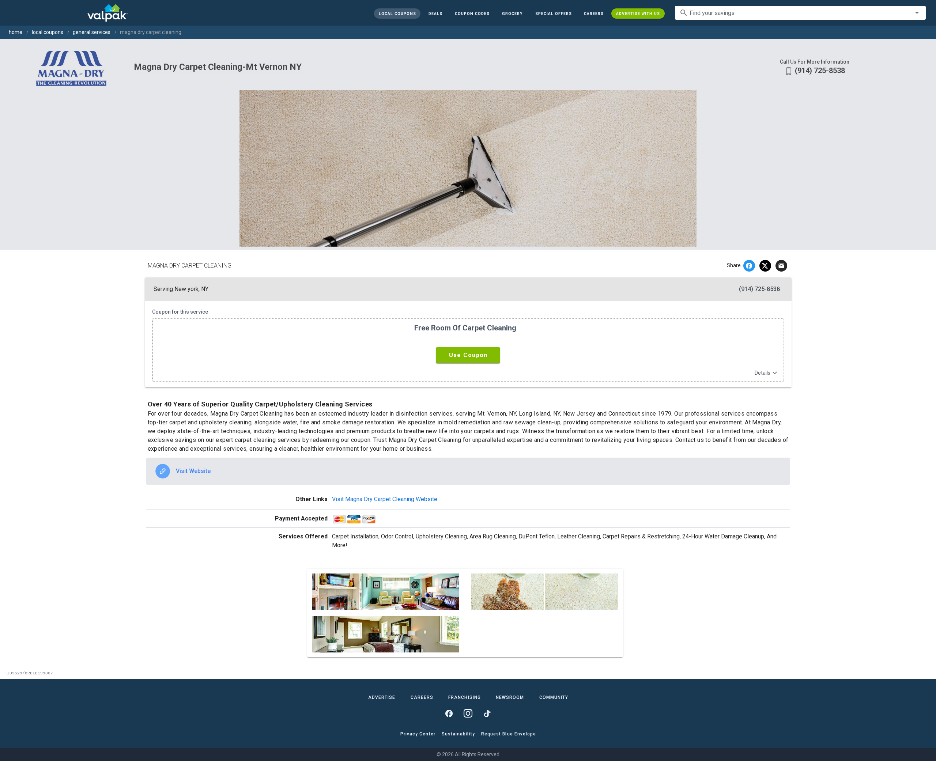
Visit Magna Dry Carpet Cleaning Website (384, 499)
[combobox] (800, 13)
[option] (468, 471)
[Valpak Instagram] (468, 713)
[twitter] (765, 266)
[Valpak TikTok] (487, 713)
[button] (553, 13)
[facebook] (749, 266)
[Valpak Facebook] (449, 713)
